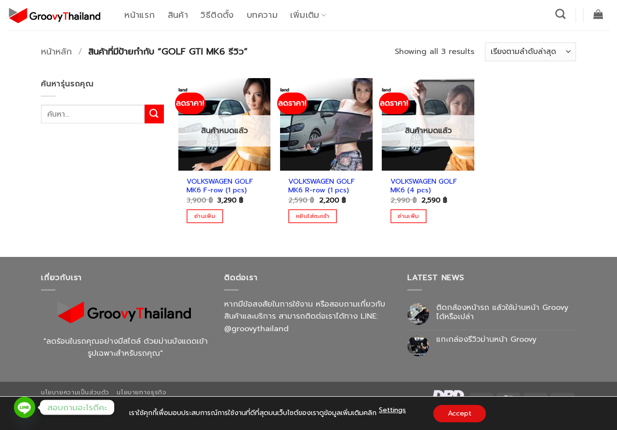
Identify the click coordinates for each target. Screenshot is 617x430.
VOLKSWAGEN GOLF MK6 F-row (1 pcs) (220, 186)
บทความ (262, 15)
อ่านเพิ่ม (204, 216)
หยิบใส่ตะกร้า (312, 216)
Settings (392, 410)
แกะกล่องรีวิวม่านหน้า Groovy (486, 339)
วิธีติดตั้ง (217, 15)
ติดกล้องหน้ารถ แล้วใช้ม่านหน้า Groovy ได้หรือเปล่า (502, 312)
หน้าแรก (139, 15)
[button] (598, 14)
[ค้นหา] (560, 14)
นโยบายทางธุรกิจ (141, 392)
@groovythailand (256, 329)
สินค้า (178, 15)
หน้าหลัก (56, 51)
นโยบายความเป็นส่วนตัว (75, 392)
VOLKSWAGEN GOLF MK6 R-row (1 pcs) (321, 186)
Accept (459, 413)
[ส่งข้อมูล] (154, 114)
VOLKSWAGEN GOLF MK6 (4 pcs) (423, 186)
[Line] (24, 407)
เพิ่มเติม (304, 15)
